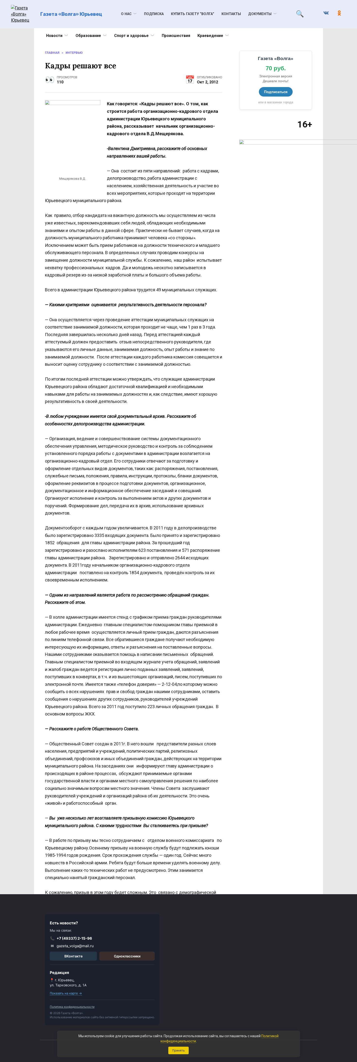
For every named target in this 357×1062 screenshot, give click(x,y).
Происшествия (176, 35)
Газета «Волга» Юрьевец (71, 14)
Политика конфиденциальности (72, 1006)
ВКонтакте (73, 956)
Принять (178, 1050)
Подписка (154, 14)
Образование (88, 35)
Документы (260, 14)
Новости (54, 35)
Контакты (231, 14)
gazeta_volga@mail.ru (72, 946)
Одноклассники (127, 956)
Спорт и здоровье (131, 35)
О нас (126, 14)
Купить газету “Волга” (192, 14)
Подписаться (276, 92)
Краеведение (210, 35)
